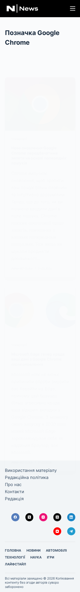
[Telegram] (71, 531)
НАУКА (36, 557)
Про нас (13, 484)
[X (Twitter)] (29, 517)
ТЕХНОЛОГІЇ (19, 139)
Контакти (14, 491)
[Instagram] (43, 517)
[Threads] (57, 517)
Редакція (14, 498)
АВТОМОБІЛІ (56, 550)
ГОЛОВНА (13, 550)
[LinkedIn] (71, 517)
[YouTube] (57, 531)
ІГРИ (50, 557)
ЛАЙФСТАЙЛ (15, 564)
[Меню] (72, 8)
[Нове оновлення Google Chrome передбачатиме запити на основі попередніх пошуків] (40, 104)
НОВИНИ (33, 550)
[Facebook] (15, 517)
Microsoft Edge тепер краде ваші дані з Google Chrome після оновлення (38, 359)
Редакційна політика (26, 477)
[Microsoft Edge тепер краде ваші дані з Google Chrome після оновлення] (40, 310)
